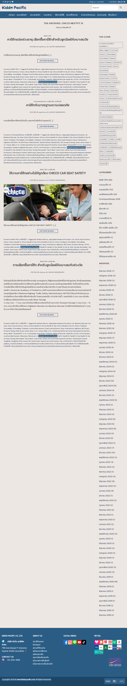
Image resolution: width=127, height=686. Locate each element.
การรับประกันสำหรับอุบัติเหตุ (35, 155)
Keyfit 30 (69, 79)
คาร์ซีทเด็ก (33, 92)
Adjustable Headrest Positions (52, 69)
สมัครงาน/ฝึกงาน (40, 650)
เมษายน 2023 (105, 433)
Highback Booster (59, 79)
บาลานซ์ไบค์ (104, 218)
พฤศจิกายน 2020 (106, 533)
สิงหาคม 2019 (105, 591)
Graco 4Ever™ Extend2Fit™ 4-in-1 (16, 79)
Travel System (113, 94)
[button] (117, 2)
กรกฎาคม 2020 (106, 552)
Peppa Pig (103, 86)
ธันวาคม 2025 (105, 309)
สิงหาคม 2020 (105, 548)
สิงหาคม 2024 (105, 366)
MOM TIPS (47, 36)
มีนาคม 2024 (104, 380)
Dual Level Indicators (52, 74)
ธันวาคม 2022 (105, 452)
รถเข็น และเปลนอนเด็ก (107, 155)
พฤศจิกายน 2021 (106, 500)
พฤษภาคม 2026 (106, 285)
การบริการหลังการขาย (114, 98)
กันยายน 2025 (105, 323)
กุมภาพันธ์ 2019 (105, 600)
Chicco (21, 72)
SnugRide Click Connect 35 (21, 87)
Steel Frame (35, 87)
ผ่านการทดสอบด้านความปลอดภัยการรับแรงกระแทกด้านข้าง (47, 160)
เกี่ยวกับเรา (112, 15)
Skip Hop (114, 90)
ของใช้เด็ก (103, 139)
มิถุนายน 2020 (105, 557)
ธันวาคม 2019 (105, 576)
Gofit (17, 77)
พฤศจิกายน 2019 (106, 581)
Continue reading (47, 61)
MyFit (60, 82)
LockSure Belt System (12, 82)
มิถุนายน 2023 (105, 423)
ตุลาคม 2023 (104, 404)
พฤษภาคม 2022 (106, 485)
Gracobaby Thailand (44, 79)
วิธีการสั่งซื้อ (59, 15)
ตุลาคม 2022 (104, 462)
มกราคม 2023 (105, 447)
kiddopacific (60, 47)
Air (65, 69)
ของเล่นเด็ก (111, 131)
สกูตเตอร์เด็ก (104, 237)
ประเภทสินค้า (35, 15)
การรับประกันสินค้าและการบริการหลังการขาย (63, 89)
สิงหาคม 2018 (105, 615)
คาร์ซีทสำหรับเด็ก (23, 92)
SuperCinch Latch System (50, 87)
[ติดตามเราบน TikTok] (8, 2)
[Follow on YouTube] (12, 2)
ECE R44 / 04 (15, 142)
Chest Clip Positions (11, 72)
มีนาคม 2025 (104, 352)
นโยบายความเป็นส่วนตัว (43, 663)
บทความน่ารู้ (101, 15)
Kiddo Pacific (104, 78)
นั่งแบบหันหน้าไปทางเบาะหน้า (47, 92)
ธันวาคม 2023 (105, 395)
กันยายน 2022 (105, 466)
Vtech (102, 98)
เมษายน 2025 (105, 347)
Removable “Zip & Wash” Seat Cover (29, 84)
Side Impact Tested (80, 84)
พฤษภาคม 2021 (105, 519)
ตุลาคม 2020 (105, 538)
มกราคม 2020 (105, 572)
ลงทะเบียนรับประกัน (41, 657)
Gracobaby (32, 79)
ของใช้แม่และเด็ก (106, 194)
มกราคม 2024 (105, 390)
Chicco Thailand (76, 72)
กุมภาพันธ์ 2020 (106, 567)
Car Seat (83, 69)
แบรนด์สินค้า (22, 15)
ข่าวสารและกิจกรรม (40, 101)
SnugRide (7, 87)
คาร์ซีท (111, 139)
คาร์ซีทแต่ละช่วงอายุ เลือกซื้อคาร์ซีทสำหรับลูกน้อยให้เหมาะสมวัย (47, 39)
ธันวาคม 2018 (105, 605)
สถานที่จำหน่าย (72, 15)
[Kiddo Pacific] (14, 8)
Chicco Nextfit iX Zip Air (61, 72)
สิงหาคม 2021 (105, 514)
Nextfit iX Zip (75, 82)
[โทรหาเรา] (10, 2)
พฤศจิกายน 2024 (106, 361)
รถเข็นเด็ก (58, 101)
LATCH (75, 79)
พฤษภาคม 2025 (106, 342)
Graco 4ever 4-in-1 (31, 77)
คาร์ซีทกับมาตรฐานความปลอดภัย (47, 105)
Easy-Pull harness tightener (71, 74)
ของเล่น (102, 131)
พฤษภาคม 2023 (106, 428)
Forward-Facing (9, 77)
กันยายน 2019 (105, 586)
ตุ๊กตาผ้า (102, 208)
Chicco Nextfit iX (31, 72)
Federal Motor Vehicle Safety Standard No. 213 (46, 142)
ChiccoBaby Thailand (20, 74)
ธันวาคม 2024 (105, 356)
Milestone (23, 82)
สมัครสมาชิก (104, 242)
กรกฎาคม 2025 (105, 332)
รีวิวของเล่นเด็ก (105, 232)
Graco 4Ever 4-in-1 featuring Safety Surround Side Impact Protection (64, 77)
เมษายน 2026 (105, 289)
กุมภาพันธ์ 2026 (106, 299)
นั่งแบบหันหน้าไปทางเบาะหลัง (67, 92)
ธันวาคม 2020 (105, 529)
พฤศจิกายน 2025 (106, 313)
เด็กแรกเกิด (35, 94)
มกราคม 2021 (105, 524)
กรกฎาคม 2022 (105, 476)
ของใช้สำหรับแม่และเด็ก (108, 135)
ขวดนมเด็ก (103, 184)
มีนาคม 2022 (104, 495)
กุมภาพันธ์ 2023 (106, 442)
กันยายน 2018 (105, 610)
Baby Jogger (104, 50)
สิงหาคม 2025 (105, 328)
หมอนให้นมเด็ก (105, 246)
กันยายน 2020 (105, 543)
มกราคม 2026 (105, 304)
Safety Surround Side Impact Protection (57, 84)
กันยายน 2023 (105, 409)
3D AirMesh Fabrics (33, 69)
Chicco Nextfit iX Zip (44, 72)
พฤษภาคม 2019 (105, 595)
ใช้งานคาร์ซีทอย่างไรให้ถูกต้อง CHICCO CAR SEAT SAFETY (47, 173)
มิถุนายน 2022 (105, 481)
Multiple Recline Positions (47, 82)
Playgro (112, 86)
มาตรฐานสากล (28, 163)
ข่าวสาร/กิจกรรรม (88, 15)
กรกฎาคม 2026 (105, 275)
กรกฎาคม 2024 (105, 371)
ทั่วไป (101, 213)
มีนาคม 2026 (104, 294)
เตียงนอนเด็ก (104, 251)
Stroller (102, 94)
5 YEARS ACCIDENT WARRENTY (107, 44)
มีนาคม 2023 (104, 438)
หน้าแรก (12, 15)
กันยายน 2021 (105, 509)
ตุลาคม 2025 (104, 318)
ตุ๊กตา (102, 151)
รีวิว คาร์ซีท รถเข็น (106, 227)
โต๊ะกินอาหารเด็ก (106, 256)
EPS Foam (85, 74)
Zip (61, 87)
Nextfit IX (66, 82)
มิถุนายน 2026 (105, 280)
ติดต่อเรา (36, 644)
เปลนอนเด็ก (104, 164)
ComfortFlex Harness (37, 74)
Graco (22, 77)
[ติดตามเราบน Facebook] (3, 2)
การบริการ (48, 15)
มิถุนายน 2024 (105, 376)
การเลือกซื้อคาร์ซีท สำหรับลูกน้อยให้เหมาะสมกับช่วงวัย (47, 265)
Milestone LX (33, 82)
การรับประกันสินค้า (41, 89)
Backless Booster (73, 69)
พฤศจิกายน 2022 (106, 457)
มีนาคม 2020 (104, 562)
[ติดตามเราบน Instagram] (5, 2)
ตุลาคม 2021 (104, 505)
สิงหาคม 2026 (105, 270)
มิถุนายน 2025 (105, 337)
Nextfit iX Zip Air (22, 150)
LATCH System (84, 79)
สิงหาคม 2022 (105, 471)
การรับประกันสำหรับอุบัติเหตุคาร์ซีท (22, 89)
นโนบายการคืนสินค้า (41, 660)
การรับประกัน (67, 87)
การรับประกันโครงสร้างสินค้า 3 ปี (41, 157)
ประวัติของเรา (38, 641)
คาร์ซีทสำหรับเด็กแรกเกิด (108, 143)
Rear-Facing (10, 84)
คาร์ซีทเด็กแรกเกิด (115, 147)
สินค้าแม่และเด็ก (105, 159)
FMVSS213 (117, 62)
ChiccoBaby (8, 74)
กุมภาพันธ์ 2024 (106, 385)
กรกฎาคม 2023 (105, 419)
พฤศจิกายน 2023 (106, 399)
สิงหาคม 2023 (105, 414)
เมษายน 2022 (105, 490)
